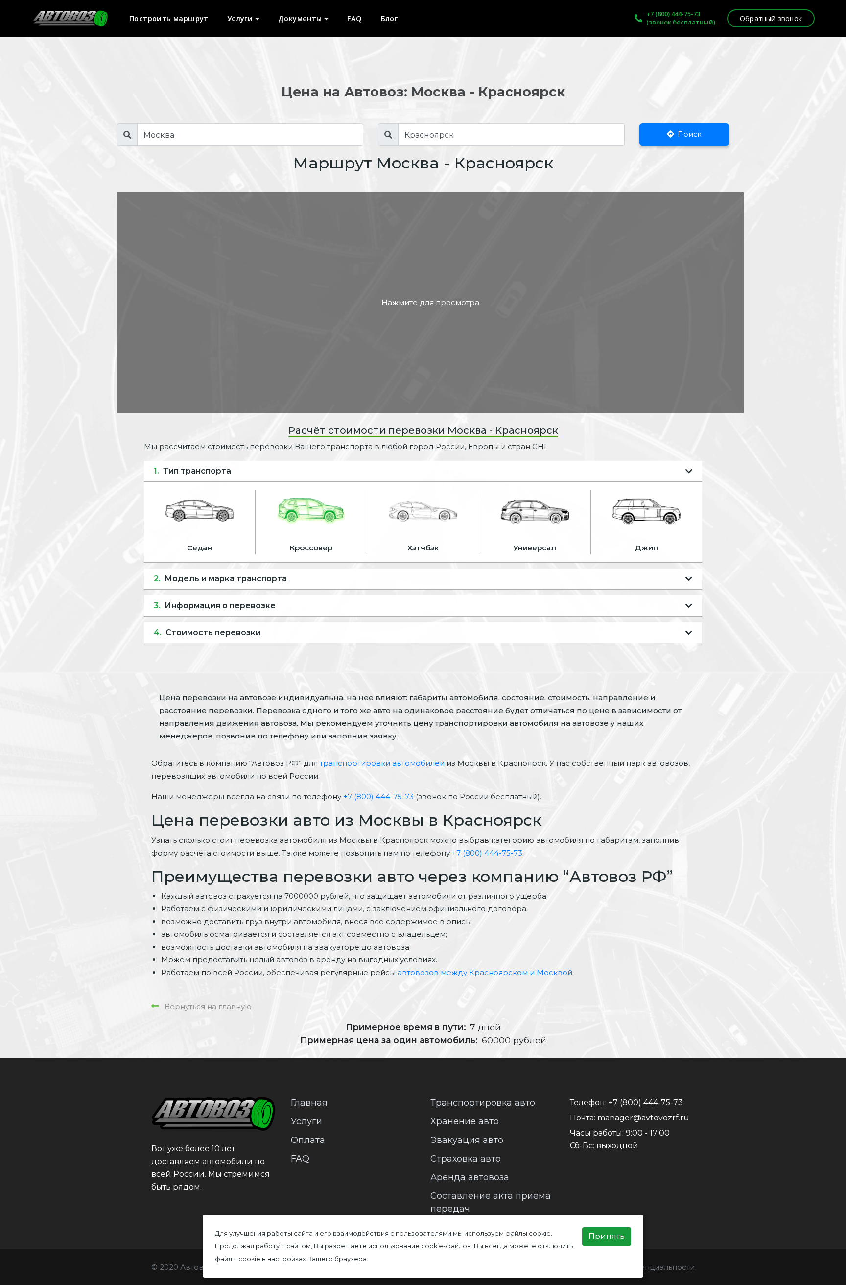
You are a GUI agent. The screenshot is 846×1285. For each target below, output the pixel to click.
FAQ (354, 18)
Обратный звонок (771, 18)
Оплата (308, 1140)
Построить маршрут (169, 18)
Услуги (241, 18)
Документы (301, 18)
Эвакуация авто (466, 1140)
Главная (309, 1102)
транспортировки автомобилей (382, 763)
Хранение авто (464, 1121)
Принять (606, 1236)
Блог (389, 18)
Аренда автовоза (469, 1177)
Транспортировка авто (482, 1102)
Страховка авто (465, 1158)
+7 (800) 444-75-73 (673, 13)
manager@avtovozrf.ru (643, 1117)
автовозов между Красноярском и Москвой (485, 972)
